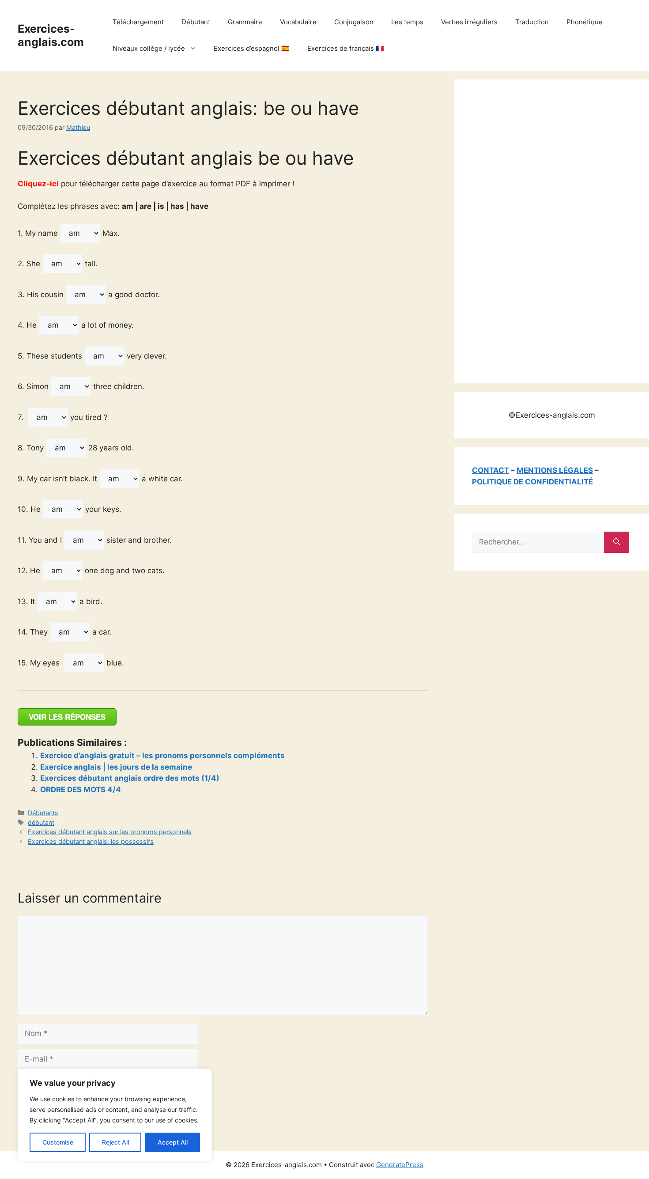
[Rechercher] (616, 542)
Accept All (173, 1142)
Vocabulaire (298, 22)
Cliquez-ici (38, 183)
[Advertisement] (538, 229)
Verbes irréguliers (469, 22)
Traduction (532, 22)
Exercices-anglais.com (51, 35)
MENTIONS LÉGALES (555, 470)
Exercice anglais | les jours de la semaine (116, 767)
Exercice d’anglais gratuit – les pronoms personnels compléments (162, 755)
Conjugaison (354, 22)
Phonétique (584, 22)
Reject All (115, 1142)
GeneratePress (399, 1164)
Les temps (407, 22)
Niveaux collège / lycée (149, 48)
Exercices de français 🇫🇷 (345, 48)
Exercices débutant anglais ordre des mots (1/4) (129, 778)
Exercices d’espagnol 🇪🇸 (252, 48)
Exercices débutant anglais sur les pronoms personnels (110, 831)
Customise (57, 1142)
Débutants (43, 812)
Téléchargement (138, 22)
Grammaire (245, 22)
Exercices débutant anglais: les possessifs (91, 841)
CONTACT (490, 470)
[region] (115, 1115)
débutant (41, 822)
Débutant (195, 22)
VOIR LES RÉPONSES (67, 716)
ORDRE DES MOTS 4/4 (80, 789)
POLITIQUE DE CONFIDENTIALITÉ (532, 481)
